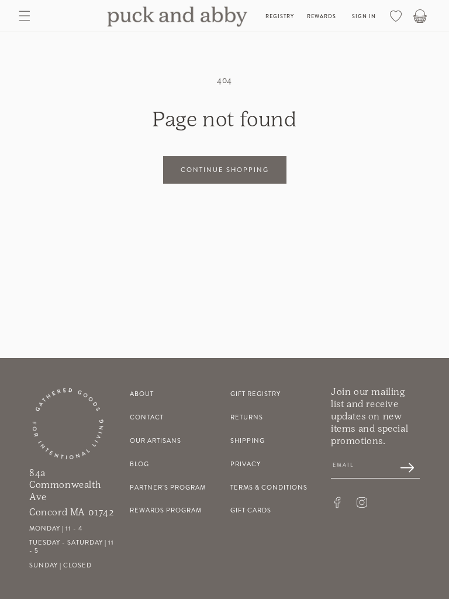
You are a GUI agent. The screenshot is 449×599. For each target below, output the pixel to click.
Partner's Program (168, 487)
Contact (147, 417)
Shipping (247, 440)
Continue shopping (225, 170)
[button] (24, 16)
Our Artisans (155, 440)
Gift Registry (255, 394)
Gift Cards (250, 510)
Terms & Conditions (269, 487)
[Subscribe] (401, 468)
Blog (139, 464)
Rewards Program (166, 510)
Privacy (245, 464)
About (142, 394)
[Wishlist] (396, 16)
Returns (246, 417)
